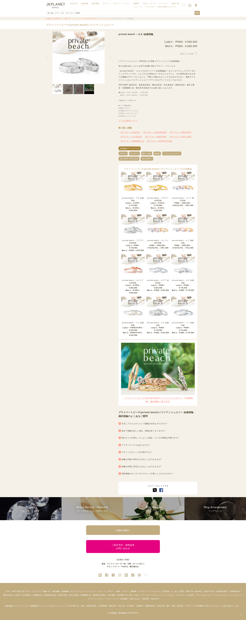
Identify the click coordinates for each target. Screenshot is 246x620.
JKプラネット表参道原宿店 (155, 132)
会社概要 (111, 595)
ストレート (134, 153)
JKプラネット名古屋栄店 (131, 136)
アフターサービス (221, 595)
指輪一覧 (46, 591)
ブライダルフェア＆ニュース (152, 595)
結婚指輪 (65, 591)
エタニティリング (78, 591)
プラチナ (123, 153)
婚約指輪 (56, 591)
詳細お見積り (123, 530)
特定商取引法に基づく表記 (128, 595)
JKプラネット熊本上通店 (180, 136)
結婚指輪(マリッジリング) (129, 148)
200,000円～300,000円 (129, 158)
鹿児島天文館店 (99, 595)
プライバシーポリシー (97, 598)
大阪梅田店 (37, 595)
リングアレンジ (236, 595)
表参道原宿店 (221, 591)
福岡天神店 (63, 595)
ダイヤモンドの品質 (185, 595)
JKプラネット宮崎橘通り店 (132, 141)
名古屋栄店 (26, 595)
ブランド (101, 591)
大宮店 (17, 595)
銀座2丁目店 (209, 591)
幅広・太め (146, 153)
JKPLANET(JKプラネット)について (26, 591)
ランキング (143, 591)
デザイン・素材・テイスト (118, 591)
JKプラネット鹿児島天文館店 (159, 141)
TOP (8, 591)
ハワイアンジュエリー (171, 153)
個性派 (157, 153)
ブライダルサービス (203, 595)
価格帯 (133, 591)
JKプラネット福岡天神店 (156, 136)
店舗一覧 (175, 3)
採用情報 (124, 598)
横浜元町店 (7, 595)
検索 (197, 13)
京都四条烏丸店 (50, 595)
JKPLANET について (167, 6)
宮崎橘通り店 (86, 595)
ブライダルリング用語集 (159, 591)
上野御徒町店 (234, 591)
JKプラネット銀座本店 (130, 132)
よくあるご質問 (177, 591)
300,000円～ (147, 158)
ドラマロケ (170, 595)
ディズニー (91, 591)
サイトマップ (113, 598)
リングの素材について (128, 120)
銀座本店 (198, 591)
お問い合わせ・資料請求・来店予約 (144, 598)
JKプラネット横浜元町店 (180, 132)
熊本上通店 (74, 595)
